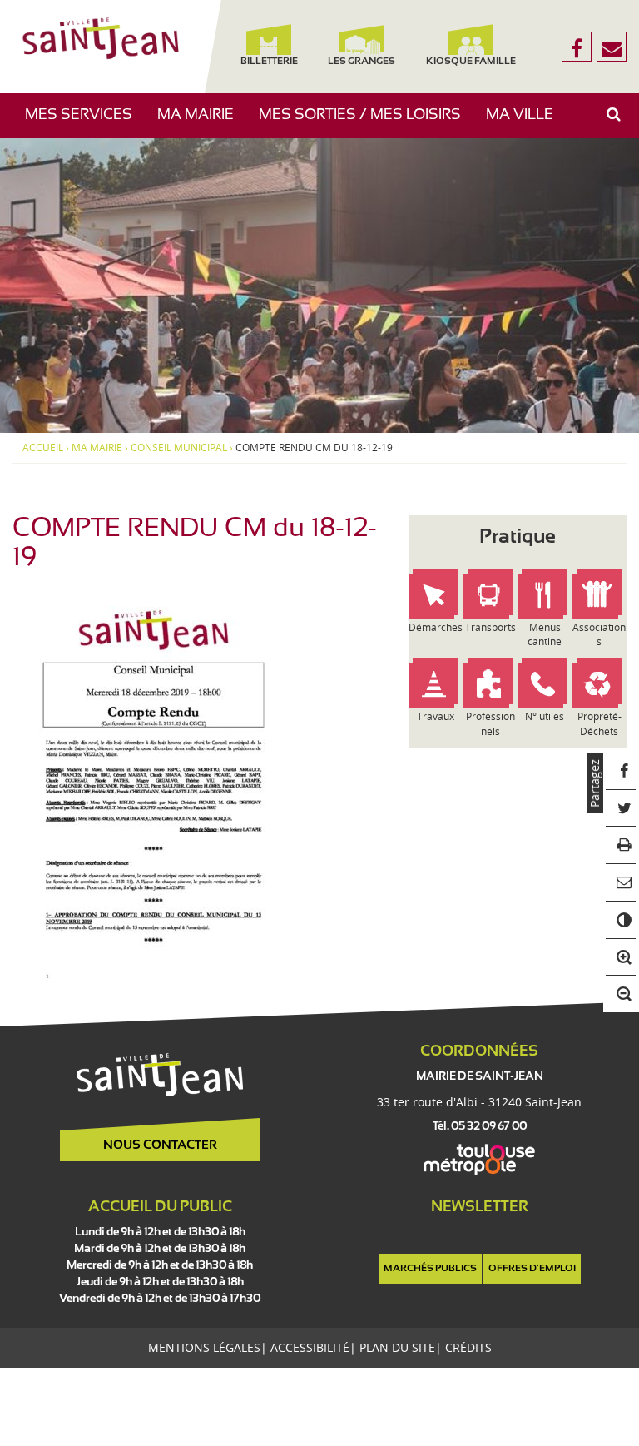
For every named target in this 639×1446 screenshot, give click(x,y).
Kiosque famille (472, 62)
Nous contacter (160, 1145)
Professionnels (490, 723)
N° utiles (544, 716)
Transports (490, 627)
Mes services (85, 122)
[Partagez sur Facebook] (621, 771)
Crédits (468, 1347)
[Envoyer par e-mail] (621, 883)
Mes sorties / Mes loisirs (366, 122)
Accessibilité (309, 1347)
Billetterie (269, 62)
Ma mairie (201, 122)
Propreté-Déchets (599, 723)
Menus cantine (545, 634)
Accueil (42, 448)
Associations (599, 634)
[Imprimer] (621, 845)
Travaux (435, 716)
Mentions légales (204, 1347)
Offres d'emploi (532, 1269)
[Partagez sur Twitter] (621, 809)
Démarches (436, 627)
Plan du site (397, 1347)
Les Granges (361, 62)
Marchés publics (430, 1269)
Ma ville (526, 122)
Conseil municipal (179, 448)
